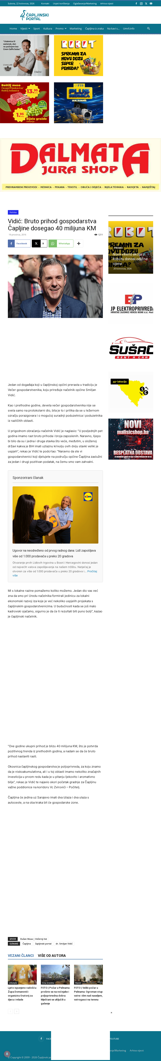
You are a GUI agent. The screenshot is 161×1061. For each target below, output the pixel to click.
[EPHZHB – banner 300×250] (132, 323)
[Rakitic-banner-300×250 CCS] (24, 75)
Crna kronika (48, 982)
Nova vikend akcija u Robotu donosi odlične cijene (130, 259)
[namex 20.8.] (24, 122)
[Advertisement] (55, 350)
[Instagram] (141, 3)
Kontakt (45, 3)
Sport (36, 28)
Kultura (47, 28)
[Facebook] (136, 3)
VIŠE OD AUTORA (52, 956)
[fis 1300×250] (78, 102)
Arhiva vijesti (106, 3)
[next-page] (16, 1011)
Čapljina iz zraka (94, 28)
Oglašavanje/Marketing (85, 3)
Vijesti (23, 28)
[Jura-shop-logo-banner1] (80, 190)
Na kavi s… (113, 28)
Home (13, 28)
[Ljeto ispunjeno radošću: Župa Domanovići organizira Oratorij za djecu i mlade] (22, 975)
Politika (13, 212)
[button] (148, 28)
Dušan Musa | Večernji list (33, 938)
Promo (60, 28)
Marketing (76, 28)
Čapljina (27, 943)
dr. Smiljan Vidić (64, 943)
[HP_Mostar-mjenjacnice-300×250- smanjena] (132, 411)
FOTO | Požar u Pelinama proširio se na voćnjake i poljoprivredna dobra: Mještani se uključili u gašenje (55, 995)
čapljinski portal (43, 943)
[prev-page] (10, 1011)
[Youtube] (151, 3)
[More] (79, 243)
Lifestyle (13, 982)
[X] (146, 3)
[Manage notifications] (7, 1054)
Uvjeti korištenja (61, 3)
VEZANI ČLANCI (21, 956)
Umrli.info (128, 28)
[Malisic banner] (132, 458)
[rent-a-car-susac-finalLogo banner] (132, 367)
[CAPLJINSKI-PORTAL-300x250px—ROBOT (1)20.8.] (78, 75)
